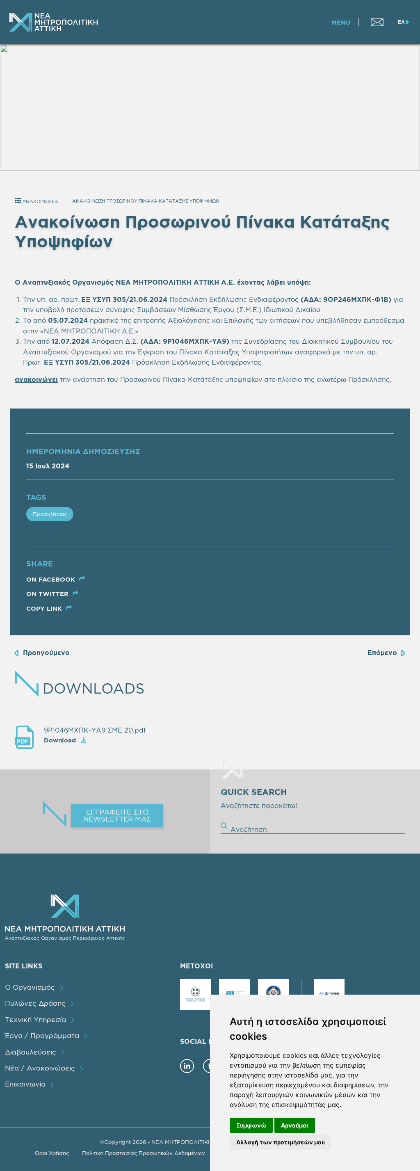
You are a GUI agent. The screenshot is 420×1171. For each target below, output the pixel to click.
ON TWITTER (48, 593)
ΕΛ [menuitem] (401, 22)
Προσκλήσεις (50, 514)
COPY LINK (45, 608)
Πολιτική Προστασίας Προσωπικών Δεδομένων (143, 1153)
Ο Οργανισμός (30, 987)
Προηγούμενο (46, 652)
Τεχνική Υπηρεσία (35, 1019)
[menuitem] (377, 22)
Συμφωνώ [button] (251, 1125)
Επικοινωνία (25, 1084)
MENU (340, 22)
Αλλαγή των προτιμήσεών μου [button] (280, 1142)
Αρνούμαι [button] (294, 1125)
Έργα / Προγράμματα (42, 1035)
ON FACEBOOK (51, 579)
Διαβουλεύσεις (30, 1052)
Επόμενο (382, 652)
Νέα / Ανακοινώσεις (40, 1068)
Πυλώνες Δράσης (35, 1003)
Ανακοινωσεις (40, 201)
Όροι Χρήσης (52, 1153)
